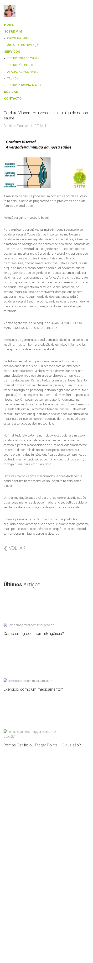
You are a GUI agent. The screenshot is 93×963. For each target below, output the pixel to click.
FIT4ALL (41, 126)
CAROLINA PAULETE (20, 38)
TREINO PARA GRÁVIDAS (23, 58)
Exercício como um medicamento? (33, 689)
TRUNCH (12, 78)
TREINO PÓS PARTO (20, 65)
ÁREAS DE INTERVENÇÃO (24, 45)
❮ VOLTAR (14, 548)
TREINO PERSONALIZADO (24, 85)
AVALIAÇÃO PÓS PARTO (23, 71)
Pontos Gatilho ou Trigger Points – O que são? (42, 745)
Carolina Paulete (16, 126)
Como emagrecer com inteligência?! (34, 633)
